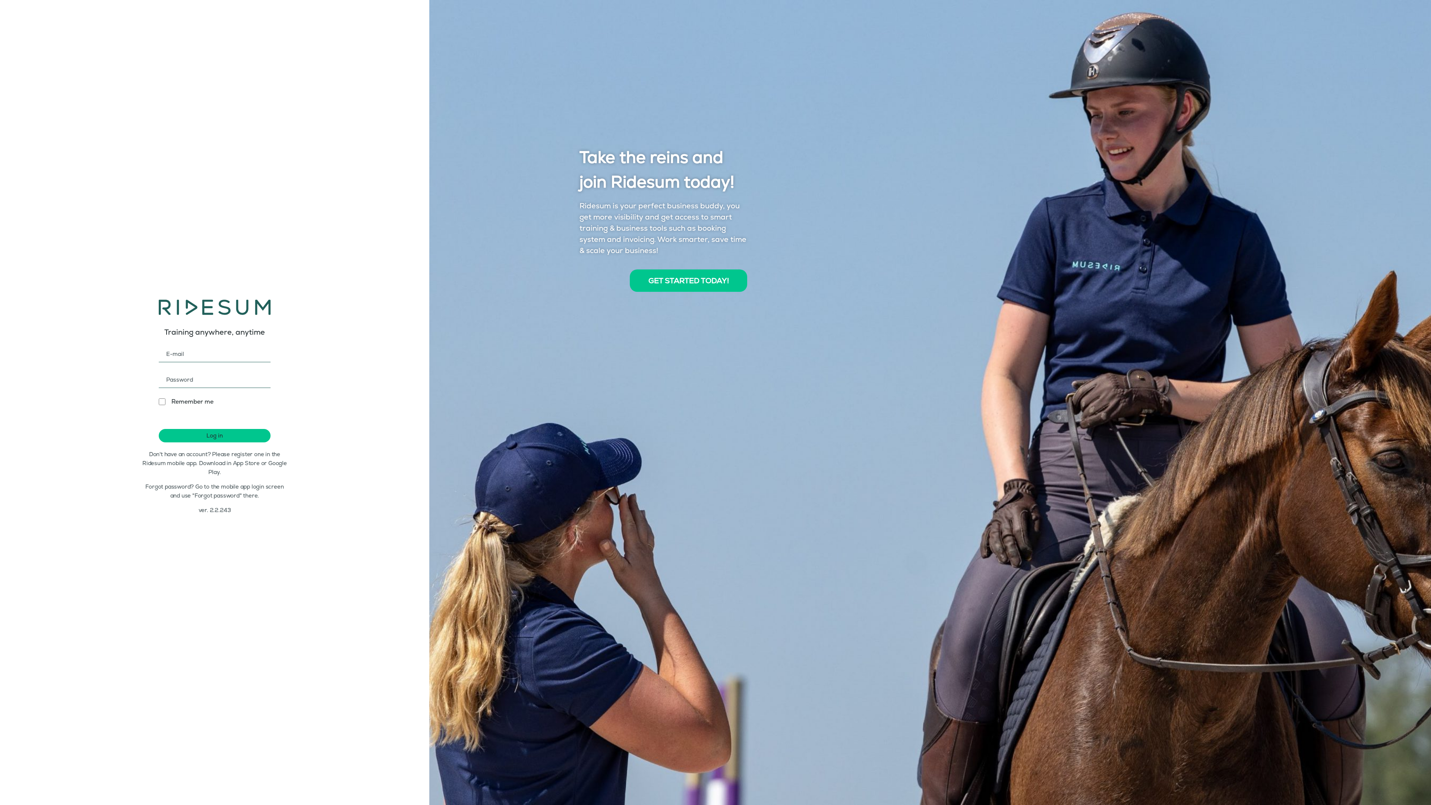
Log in (214, 435)
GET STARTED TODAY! (688, 280)
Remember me (192, 401)
